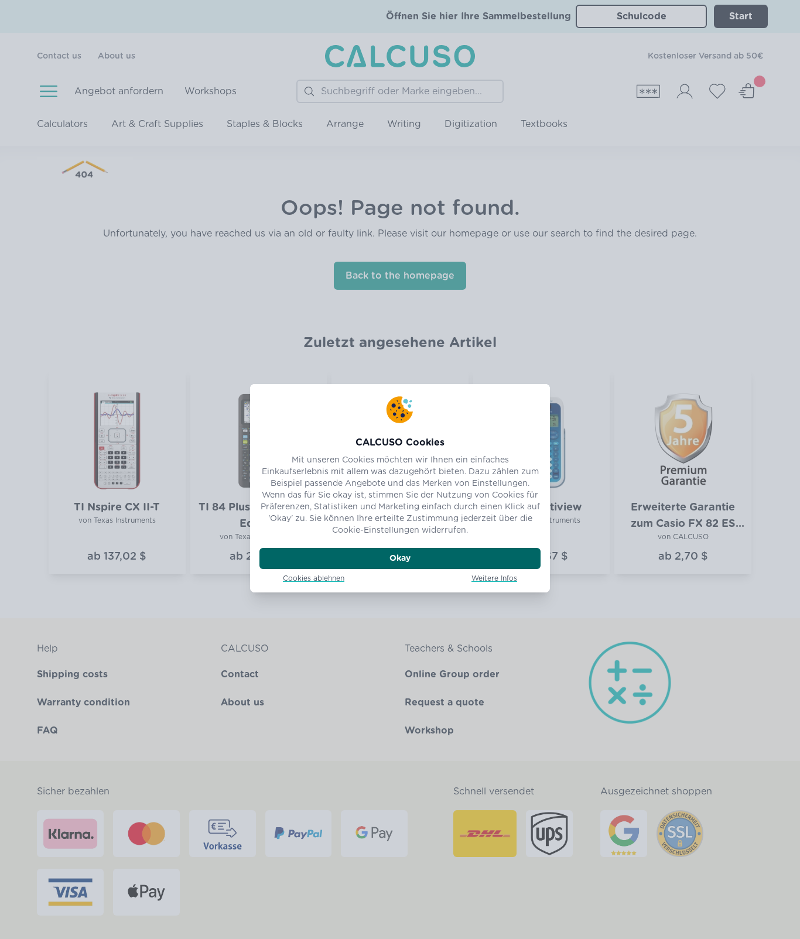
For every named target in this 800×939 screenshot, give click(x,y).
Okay (400, 558)
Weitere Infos (494, 578)
